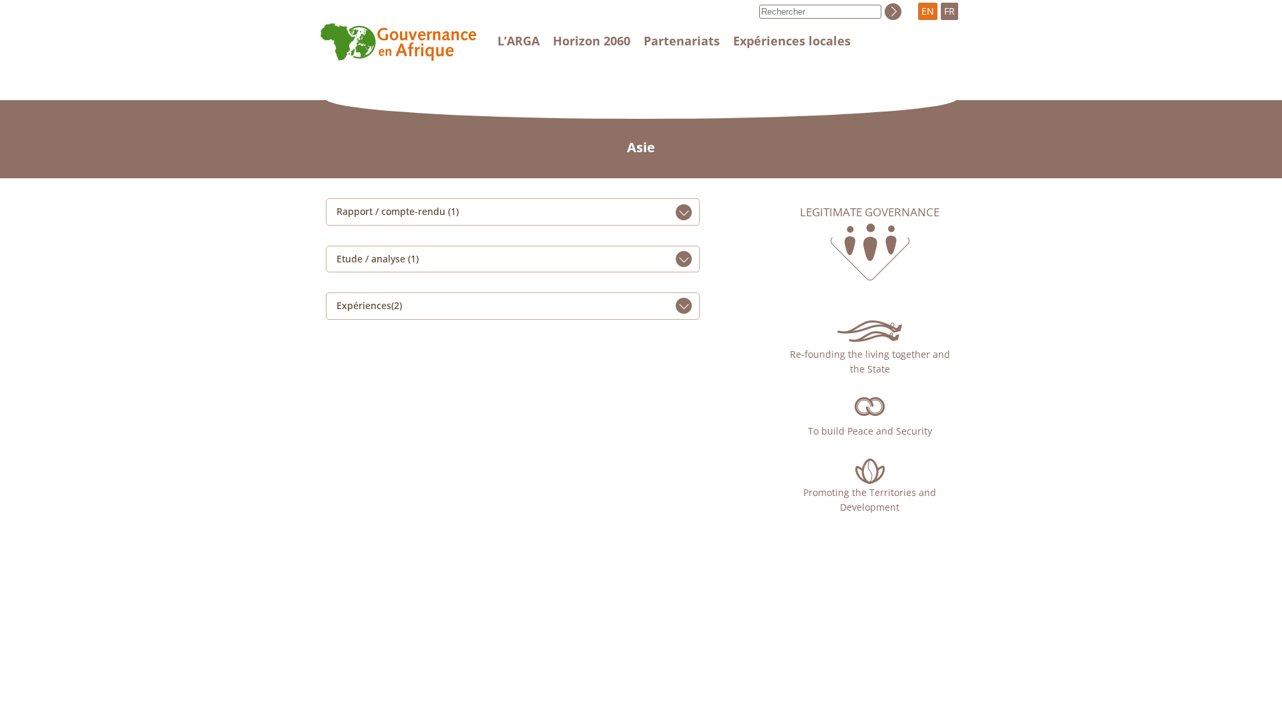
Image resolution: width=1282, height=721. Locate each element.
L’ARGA (518, 41)
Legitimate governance (869, 212)
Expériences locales (792, 41)
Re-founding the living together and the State (870, 361)
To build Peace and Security (870, 431)
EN (927, 11)
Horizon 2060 (591, 41)
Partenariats (682, 41)
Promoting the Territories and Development (869, 499)
